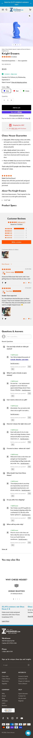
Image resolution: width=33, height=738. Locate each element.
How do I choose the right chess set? (19, 424)
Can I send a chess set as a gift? (17, 400)
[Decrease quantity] (4, 100)
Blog (3, 698)
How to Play (19, 461)
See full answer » (14, 363)
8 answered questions (8, 60)
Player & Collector (24, 681)
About (4, 696)
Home (3, 49)
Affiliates (5, 701)
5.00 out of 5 (21, 222)
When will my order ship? (15, 524)
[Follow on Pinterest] (17, 718)
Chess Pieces (6, 678)
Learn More (5, 621)
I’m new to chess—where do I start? (18, 448)
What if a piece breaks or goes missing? (17, 374)
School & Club (22, 678)
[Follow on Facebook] (3, 718)
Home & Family (23, 676)
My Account (22, 698)
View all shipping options (19, 82)
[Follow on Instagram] (12, 718)
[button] (6, 57)
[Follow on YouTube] (22, 718)
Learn (3, 703)
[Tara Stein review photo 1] (6, 311)
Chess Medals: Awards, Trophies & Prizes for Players (17, 49)
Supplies (4, 683)
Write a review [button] (16, 242)
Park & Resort (22, 683)
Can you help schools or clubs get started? (18, 348)
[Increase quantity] (11, 100)
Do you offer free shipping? (16, 500)
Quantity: (5, 96)
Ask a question (22, 60)
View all (4, 549)
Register (21, 701)
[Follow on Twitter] (8, 718)
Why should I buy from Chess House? (16, 474)
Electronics (5, 681)
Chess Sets (5, 676)
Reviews (4, 705)
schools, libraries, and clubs (19, 359)
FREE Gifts (14, 128)
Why (3, 693)
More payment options (16, 115)
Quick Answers (23, 693)
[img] (6, 269)
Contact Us (21, 696)
